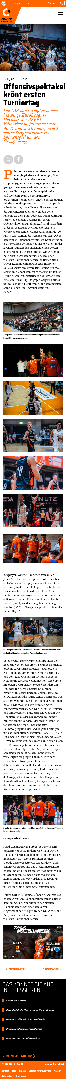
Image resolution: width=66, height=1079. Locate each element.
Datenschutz (7, 1076)
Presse (22, 1071)
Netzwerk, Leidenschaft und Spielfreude (25, 1019)
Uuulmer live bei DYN (54, 1064)
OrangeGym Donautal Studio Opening (24, 1029)
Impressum (21, 1076)
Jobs (14, 1071)
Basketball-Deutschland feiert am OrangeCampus (30, 1010)
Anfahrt (57, 1071)
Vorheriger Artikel (17, 969)
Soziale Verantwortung (40, 1071)
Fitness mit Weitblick (16, 1000)
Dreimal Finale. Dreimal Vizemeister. (23, 1038)
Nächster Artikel (51, 969)
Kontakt (5, 1071)
